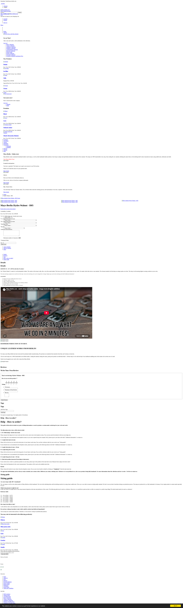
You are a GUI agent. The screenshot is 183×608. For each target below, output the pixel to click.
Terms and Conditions (8, 588)
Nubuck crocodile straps (8, 601)
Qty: (2, 242)
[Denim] (5, 61)
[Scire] (2, 530)
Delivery (5, 580)
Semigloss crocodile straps (9, 603)
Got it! (175, 606)
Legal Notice (6, 587)
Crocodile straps (7, 596)
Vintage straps (6, 595)
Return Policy (6, 584)
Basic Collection (7, 597)
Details (5, 254)
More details (6, 171)
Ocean (5, 88)
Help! (4, 576)
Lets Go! (5, 43)
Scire (2, 533)
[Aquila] (3, 544)
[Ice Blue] (6, 68)
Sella (4, 78)
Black (5, 114)
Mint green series (5, 526)
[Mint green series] (5, 524)
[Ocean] (5, 85)
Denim (5, 64)
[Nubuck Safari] (7, 124)
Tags (4, 257)
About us (5, 578)
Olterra (3, 520)
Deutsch (5, 6)
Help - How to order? (8, 258)
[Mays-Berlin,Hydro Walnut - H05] (9, 200)
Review (7, 392)
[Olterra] (3, 517)
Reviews (5, 255)
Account (5, 18)
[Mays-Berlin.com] (5, 9)
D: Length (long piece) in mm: (8, 221)
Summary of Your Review (11, 389)
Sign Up (5, 22)
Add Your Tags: (4, 409)
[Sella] (5, 75)
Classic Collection (7, 599)
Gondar (3, 540)
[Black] (5, 111)
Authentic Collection (8, 600)
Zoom (18, 198)
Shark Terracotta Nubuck (11, 135)
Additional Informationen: (6, 229)
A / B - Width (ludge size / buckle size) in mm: (11, 216)
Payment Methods (7, 581)
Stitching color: (4, 224)
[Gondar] (3, 537)
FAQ (4, 579)
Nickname (7, 387)
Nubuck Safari (7, 127)
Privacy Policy (6, 583)
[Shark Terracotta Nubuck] (8, 132)
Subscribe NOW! (4, 554)
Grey (4, 120)
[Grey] (5, 118)
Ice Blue (5, 71)
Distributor (5, 585)
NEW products (6, 594)
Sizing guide (6, 259)
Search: (2, 12)
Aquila (3, 547)
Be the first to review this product (8, 209)
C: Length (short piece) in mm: (8, 218)
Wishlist (5, 20)
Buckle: (3, 226)
